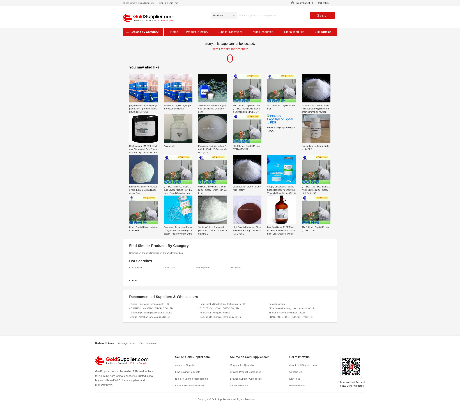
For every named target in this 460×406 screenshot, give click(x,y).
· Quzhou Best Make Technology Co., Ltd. (149, 304)
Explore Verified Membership (191, 378)
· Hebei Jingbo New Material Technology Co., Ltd (222, 304)
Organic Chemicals (151, 253)
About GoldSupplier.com (303, 365)
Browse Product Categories (245, 371)
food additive (135, 267)
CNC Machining (148, 343)
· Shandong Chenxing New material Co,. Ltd (150, 312)
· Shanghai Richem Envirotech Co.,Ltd (286, 312)
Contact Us (295, 371)
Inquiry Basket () (305, 3)
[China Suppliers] (148, 17)
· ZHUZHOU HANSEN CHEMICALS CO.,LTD (151, 308)
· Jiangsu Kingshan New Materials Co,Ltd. (149, 317)
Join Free (173, 3)
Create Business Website (189, 385)
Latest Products (239, 385)
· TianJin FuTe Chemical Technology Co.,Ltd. (220, 317)
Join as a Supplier (185, 365)
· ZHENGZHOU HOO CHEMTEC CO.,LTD (218, 308)
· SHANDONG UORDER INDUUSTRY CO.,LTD (291, 317)
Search (322, 15)
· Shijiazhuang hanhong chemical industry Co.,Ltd (292, 308)
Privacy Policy (297, 385)
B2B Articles (322, 31)
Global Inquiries (294, 31)
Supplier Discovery (230, 31)
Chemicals (134, 253)
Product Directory (197, 31)
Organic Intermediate (173, 253)
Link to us (294, 378)
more (131, 280)
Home (174, 31)
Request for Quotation (242, 365)
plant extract (169, 267)
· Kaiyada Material (276, 304)
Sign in (162, 3)
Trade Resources (262, 31)
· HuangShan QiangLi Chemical (214, 312)
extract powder (203, 267)
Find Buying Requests (187, 371)
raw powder (235, 267)
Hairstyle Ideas (126, 343)
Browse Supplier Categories (246, 378)
